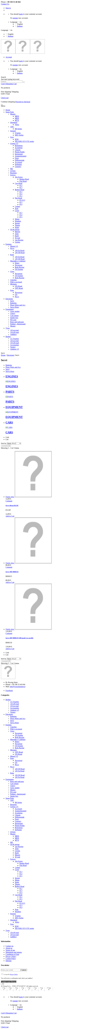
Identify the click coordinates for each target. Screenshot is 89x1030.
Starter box (14, 318)
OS (16, 295)
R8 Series (18, 129)
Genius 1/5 (14, 143)
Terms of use (10, 950)
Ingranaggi (19, 154)
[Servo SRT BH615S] (33, 563)
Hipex (17, 263)
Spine (17, 227)
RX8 (16, 139)
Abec (17, 234)
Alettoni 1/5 (14, 349)
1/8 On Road (19, 250)
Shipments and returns (14, 952)
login (21, 14)
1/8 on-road (14, 330)
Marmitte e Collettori (17, 261)
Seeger (17, 223)
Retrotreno (19, 146)
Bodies (8, 337)
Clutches (13, 280)
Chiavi (12, 313)
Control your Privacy (8, 982)
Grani (17, 211)
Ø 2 (20, 185)
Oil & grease (14, 230)
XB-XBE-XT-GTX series (24, 141)
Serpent (13, 131)
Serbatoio (18, 164)
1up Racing (19, 240)
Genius (17, 242)
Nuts (16, 209)
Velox (17, 125)
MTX (17, 120)
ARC (12, 127)
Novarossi (18, 265)
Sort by (3, 443)
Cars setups (14, 316)
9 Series (18, 133)
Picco (12, 248)
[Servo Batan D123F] (33, 497)
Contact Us (5, 4)
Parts (12, 290)
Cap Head (18, 183)
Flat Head (23, 181)
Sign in (8, 8)
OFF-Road (19, 288)
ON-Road (18, 286)
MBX (17, 118)
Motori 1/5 (14, 246)
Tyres (8, 328)
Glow (12, 271)
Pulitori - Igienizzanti (17, 324)
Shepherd (13, 122)
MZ (11, 169)
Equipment (10, 309)
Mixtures (13, 284)
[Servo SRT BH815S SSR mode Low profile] (33, 629)
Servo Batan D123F (12, 505)
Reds (12, 255)
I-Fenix (13, 171)
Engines (8, 244)
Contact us (9, 946)
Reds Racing (19, 267)
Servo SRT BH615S (12, 572)
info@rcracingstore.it (17, 687)
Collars (17, 206)
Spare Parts (10, 112)
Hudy (17, 236)
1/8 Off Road (20, 253)
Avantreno (18, 148)
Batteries (13, 303)
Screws (13, 175)
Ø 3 (20, 188)
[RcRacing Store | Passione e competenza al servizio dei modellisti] (23, 53)
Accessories (14, 345)
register (15, 18)
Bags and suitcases (17, 322)
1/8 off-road (14, 343)
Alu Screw (19, 177)
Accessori (18, 162)
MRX (17, 116)
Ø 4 (20, 194)
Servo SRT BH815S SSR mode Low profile (19, 638)
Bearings (13, 173)
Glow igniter (14, 311)
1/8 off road (14, 332)
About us (9, 948)
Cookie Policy (11, 959)
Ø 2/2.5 (22, 200)
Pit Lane (13, 320)
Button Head (24, 179)
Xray (12, 137)
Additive (13, 334)
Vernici (12, 347)
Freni (17, 158)
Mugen (12, 114)
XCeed (17, 238)
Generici (18, 167)
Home (8, 110)
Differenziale (19, 160)
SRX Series (19, 135)
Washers (18, 221)
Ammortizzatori (20, 156)
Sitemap (8, 961)
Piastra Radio (20, 152)
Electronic (9, 299)
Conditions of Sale (12, 954)
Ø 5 (20, 217)
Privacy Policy (11, 956)
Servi (12, 301)
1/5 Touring (14, 339)
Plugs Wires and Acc (17, 305)
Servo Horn (14, 307)
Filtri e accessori (16, 282)
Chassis (17, 150)
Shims (17, 219)
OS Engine (19, 269)
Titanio (17, 225)
